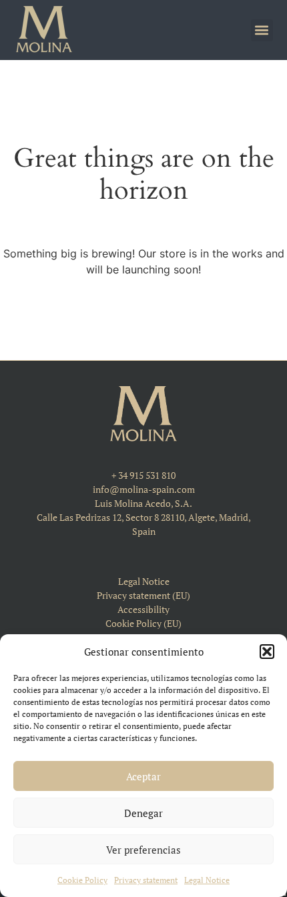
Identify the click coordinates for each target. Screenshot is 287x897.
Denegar (143, 813)
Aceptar (143, 776)
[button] (267, 651)
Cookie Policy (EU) (143, 623)
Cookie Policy (82, 880)
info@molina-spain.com (144, 489)
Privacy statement (146, 880)
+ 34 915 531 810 (143, 475)
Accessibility (143, 609)
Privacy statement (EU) (143, 595)
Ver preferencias (143, 849)
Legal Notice (207, 880)
